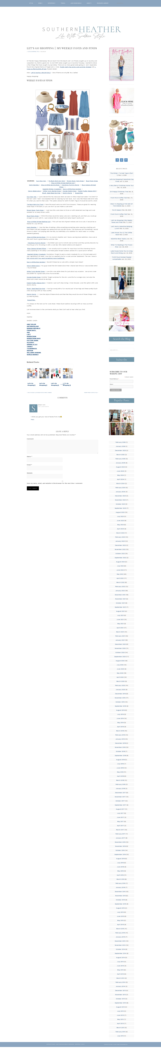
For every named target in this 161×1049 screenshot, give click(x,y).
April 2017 (120, 825)
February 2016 (120, 883)
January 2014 (120, 986)
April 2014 (120, 974)
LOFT (29, 334)
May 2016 (120, 871)
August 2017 (120, 809)
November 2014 (120, 945)
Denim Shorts (67, 193)
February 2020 (120, 685)
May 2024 (120, 475)
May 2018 (120, 772)
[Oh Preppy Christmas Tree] (128, 429)
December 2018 (120, 743)
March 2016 (120, 879)
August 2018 (120, 759)
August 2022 (120, 562)
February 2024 (120, 487)
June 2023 (120, 520)
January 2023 (120, 541)
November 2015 (120, 895)
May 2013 (120, 1019)
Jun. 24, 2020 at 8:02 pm (43, 406)
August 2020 (120, 661)
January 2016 (120, 887)
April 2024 (120, 479)
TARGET (30, 346)
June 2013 (120, 1015)
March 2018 (120, 780)
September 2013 (120, 1003)
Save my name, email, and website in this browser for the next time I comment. (55, 483)
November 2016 (120, 846)
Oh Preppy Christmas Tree (119, 191)
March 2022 (120, 582)
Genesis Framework (69, 1044)
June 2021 (120, 619)
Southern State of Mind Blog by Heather (80, 30)
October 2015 (120, 900)
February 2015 (120, 933)
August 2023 (120, 512)
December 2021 (120, 595)
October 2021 (120, 603)
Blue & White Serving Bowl (50, 185)
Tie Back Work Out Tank (56, 181)
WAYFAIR (30, 350)
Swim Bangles (34, 185)
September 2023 (120, 508)
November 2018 (120, 747)
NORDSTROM (31, 336)
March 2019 (120, 731)
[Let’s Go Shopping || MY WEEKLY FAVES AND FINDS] (32, 371)
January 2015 (120, 937)
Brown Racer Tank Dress (75, 181)
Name (29, 456)
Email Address (114, 379)
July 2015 (120, 912)
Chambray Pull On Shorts (70, 185)
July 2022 (120, 566)
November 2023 (120, 500)
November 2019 (120, 698)
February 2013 (120, 1032)
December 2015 (120, 891)
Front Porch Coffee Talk (119, 198)
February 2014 (120, 982)
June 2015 (120, 916)
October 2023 (120, 504)
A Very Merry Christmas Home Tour (122, 185)
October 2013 (120, 999)
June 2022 (120, 570)
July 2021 (120, 615)
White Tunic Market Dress (52, 191)
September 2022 (120, 557)
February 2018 (120, 784)
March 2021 (120, 632)
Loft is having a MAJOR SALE (41, 72)
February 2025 (120, 459)
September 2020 (120, 656)
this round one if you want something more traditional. (46, 258)
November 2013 (120, 994)
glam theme (116, 1044)
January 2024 (120, 491)
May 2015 (120, 920)
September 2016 (120, 854)
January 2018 (120, 788)
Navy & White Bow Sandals (72, 189)
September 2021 (120, 607)
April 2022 (120, 578)
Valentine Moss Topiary (119, 239)
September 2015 (120, 904)
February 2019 (120, 735)
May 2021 (120, 623)
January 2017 (120, 838)
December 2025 (120, 450)
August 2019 (120, 710)
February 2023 (120, 537)
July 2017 (120, 813)
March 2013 (120, 1027)
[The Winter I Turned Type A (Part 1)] (115, 416)
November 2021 (120, 599)
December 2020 (120, 644)
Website (30, 473)
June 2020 (120, 669)
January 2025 (120, 463)
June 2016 (120, 867)
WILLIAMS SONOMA (34, 352)
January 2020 (120, 689)
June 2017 (120, 817)
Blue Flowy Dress (92, 181)
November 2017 (120, 797)
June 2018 (120, 768)
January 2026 (120, 446)
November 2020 (120, 648)
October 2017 (120, 801)
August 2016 (120, 858)
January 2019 (120, 739)
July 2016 (120, 862)
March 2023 (120, 533)
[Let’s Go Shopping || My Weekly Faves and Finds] (44, 371)
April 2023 (120, 529)
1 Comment (62, 384)
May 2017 (120, 821)
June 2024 (120, 471)
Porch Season (117, 210)
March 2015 (120, 928)
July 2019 (120, 714)
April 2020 (120, 677)
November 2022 (120, 549)
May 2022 (120, 574)
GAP (28, 332)
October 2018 (120, 751)
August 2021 (120, 611)
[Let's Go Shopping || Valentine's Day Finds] (128, 416)
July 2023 (120, 516)
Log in (82, 1044)
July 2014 (120, 961)
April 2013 (120, 1023)
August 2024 (120, 467)
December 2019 (120, 693)
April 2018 (120, 776)
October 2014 (120, 949)
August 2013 (120, 1007)
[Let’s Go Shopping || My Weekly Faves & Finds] (67, 371)
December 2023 (120, 496)
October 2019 (120, 702)
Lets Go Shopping (32, 51)
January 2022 (120, 590)
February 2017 (120, 834)
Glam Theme (59, 1044)
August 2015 (120, 908)
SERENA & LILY (32, 344)
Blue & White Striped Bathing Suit (63, 183)
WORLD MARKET (33, 354)
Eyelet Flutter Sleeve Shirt (87, 191)
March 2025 (120, 454)
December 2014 (120, 941)
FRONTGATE (32, 330)
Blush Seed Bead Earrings (51, 193)
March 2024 (120, 483)
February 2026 (121, 442)
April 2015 (120, 924)
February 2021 (120, 636)
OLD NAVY (31, 342)
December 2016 (120, 842)
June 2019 (120, 718)
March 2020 (120, 681)
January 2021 (120, 640)
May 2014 (120, 970)
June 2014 (120, 966)
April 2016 (120, 875)
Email (29, 465)
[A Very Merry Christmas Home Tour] (115, 429)
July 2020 (120, 665)
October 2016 (120, 850)
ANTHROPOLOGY (33, 326)
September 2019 (120, 706)
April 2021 (120, 628)
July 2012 (120, 1036)
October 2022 (120, 553)
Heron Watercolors (34, 191)
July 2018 (120, 764)
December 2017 (120, 792)
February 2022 (120, 586)
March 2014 (120, 978)
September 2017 (120, 805)
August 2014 (120, 957)
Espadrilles (79, 193)
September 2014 (120, 953)
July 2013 (120, 1011)
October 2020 (120, 652)
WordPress (77, 1044)
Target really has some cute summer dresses (75, 67)
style (38, 51)
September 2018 (120, 755)
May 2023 (120, 524)
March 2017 (120, 830)
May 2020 (120, 673)
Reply (32, 419)
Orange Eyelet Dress (69, 191)
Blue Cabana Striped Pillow (36, 248)
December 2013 (120, 990)
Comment (30, 439)
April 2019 (120, 726)
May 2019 (120, 722)
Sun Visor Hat (41, 181)
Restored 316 (124, 1044)
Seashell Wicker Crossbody (52, 189)
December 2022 (120, 545)
